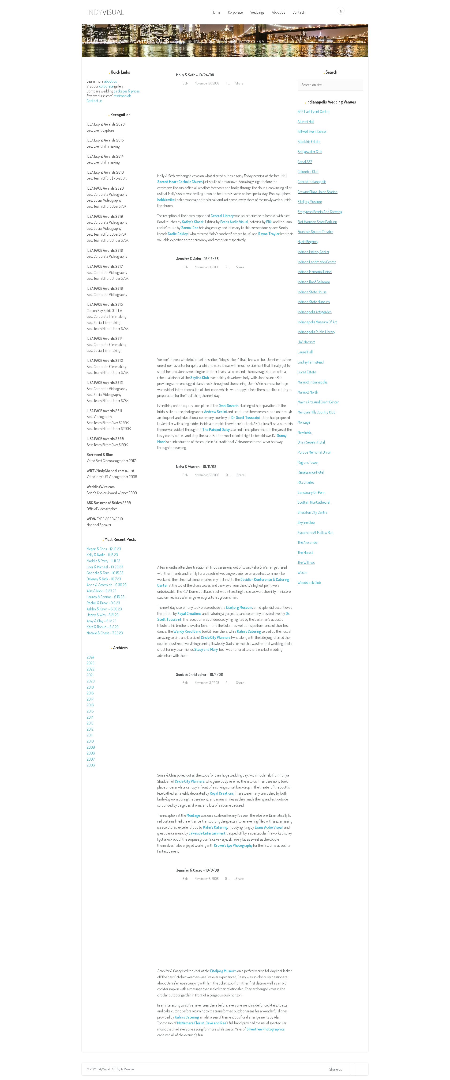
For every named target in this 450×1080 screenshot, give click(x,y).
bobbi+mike (166, 199)
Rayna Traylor (269, 233)
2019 (90, 687)
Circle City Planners (189, 781)
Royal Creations (222, 793)
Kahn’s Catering (249, 631)
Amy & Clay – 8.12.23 (101, 621)
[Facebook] (353, 1069)
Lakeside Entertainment (207, 833)
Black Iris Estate (309, 141)
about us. (110, 81)
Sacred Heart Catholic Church (179, 181)
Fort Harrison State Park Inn (317, 221)
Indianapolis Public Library (316, 331)
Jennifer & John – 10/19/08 (197, 258)
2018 (90, 693)
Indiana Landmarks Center (317, 262)
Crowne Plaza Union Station (318, 191)
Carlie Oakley (178, 233)
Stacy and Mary (206, 649)
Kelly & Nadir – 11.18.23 (102, 554)
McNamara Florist (190, 1023)
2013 (90, 723)
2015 (90, 711)
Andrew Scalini (215, 411)
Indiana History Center (313, 251)
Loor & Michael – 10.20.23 (105, 567)
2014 (90, 717)
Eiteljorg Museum (239, 607)
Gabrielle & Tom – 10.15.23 (105, 573)
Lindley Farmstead (311, 362)
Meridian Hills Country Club (316, 412)
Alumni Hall (306, 121)
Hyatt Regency (308, 241)
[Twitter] (347, 1069)
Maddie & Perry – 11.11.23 (103, 561)
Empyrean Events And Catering (320, 211)
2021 (90, 675)
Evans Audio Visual (234, 221)
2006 (91, 765)
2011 (90, 735)
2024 (90, 657)
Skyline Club (199, 377)
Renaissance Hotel (311, 472)
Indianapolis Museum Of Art (317, 322)
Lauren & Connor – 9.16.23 (105, 596)
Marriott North (308, 392)
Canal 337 (305, 161)
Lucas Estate (307, 372)
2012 (90, 729)
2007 (91, 759)
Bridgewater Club (310, 151)
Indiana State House (312, 292)
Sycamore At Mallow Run (316, 532)
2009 (91, 747)
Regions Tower (308, 462)
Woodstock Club (309, 582)
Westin (302, 572)
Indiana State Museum (314, 301)
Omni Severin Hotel (311, 442)
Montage (193, 815)
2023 (90, 663)
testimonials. (123, 95)
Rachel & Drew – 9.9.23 (103, 603)
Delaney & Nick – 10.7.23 (104, 579)
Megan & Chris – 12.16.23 (104, 549)
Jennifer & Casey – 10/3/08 (197, 870)
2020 (91, 681)
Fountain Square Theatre (315, 231)
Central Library (222, 215)
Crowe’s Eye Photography (233, 845)
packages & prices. (127, 91)
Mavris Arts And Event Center (318, 402)
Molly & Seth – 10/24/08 (195, 75)
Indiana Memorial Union (315, 271)
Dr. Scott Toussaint (245, 417)
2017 (90, 699)
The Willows (306, 562)
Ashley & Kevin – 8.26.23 (104, 609)
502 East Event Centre (313, 111)
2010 (90, 741)
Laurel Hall (305, 352)
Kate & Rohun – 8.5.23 (103, 626)
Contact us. (95, 100)
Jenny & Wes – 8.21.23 (103, 615)
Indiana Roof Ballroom (314, 282)
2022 (90, 669)
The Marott (305, 552)
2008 (341, 42)
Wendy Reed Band (187, 631)
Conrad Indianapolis (312, 181)
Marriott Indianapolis (312, 382)
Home (329, 42)
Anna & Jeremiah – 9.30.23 (107, 584)
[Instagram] (359, 1069)
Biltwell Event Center (312, 131)
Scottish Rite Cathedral (314, 502)
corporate (106, 86)
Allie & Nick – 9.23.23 (101, 591)
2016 (90, 705)
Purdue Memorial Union (314, 452)
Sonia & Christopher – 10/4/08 (199, 674)
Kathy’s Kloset (193, 221)
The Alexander (308, 542)
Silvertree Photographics (266, 1029)
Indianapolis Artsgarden (315, 312)
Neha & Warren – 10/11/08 (196, 466)
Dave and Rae (216, 1023)
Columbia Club (308, 171)
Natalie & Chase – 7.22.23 (105, 633)
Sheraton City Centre (312, 512)
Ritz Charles (306, 482)
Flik (269, 221)
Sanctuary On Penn (311, 492)
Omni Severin (228, 405)
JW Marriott (306, 342)
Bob (185, 83)
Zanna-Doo (189, 227)
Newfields (304, 432)
